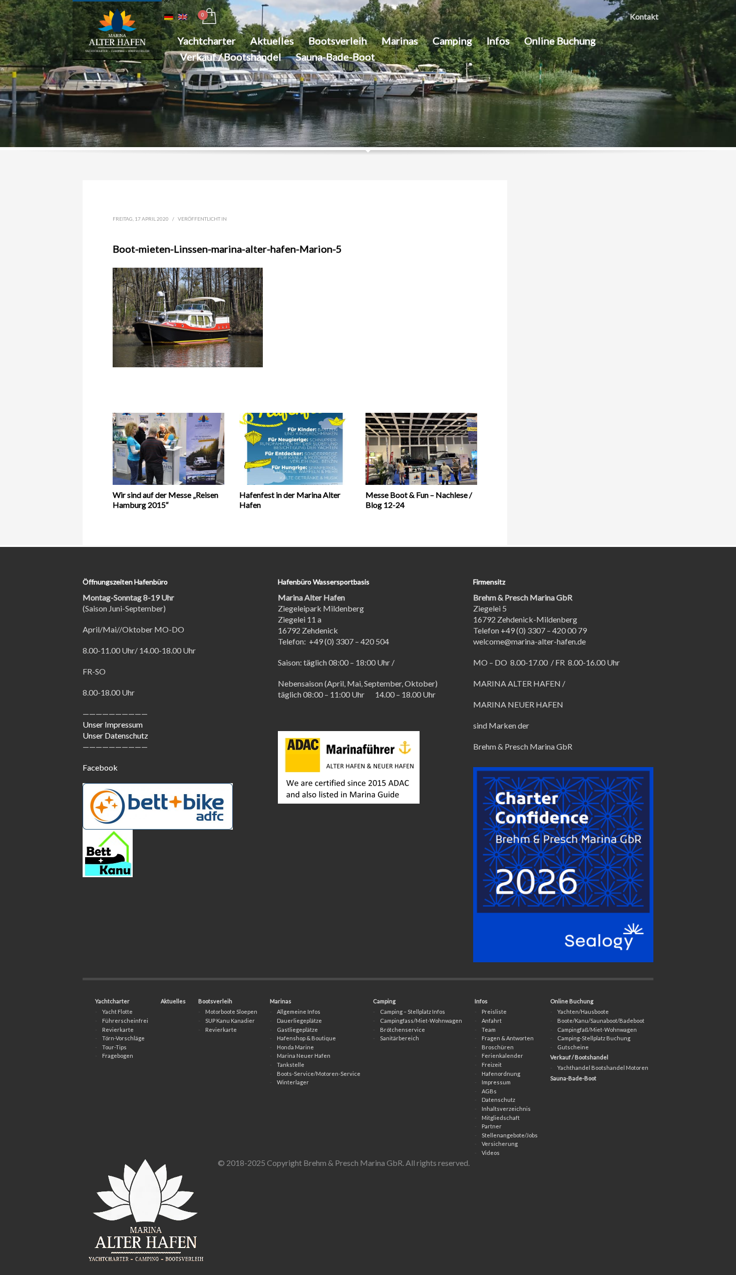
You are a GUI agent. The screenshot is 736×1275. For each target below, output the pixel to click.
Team (489, 1029)
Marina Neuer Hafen (303, 1055)
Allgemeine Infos (298, 1011)
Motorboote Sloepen (231, 1011)
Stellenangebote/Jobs (510, 1135)
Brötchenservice (402, 1029)
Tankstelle (290, 1064)
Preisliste (494, 1011)
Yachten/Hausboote (583, 1011)
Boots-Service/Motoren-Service (318, 1073)
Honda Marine (295, 1047)
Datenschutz (498, 1099)
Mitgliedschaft (501, 1117)
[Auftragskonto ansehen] (208, 16)
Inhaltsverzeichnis (506, 1108)
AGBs (489, 1091)
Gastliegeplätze (297, 1029)
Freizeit (492, 1064)
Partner (492, 1126)
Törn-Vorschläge (123, 1038)
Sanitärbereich (399, 1038)
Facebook (100, 767)
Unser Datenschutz (115, 735)
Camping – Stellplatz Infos (412, 1011)
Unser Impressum (113, 724)
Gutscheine (573, 1047)
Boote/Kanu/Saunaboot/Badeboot (600, 1020)
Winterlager (293, 1082)
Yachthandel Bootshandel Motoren (602, 1067)
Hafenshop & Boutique (306, 1038)
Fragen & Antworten (508, 1038)
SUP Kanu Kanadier (230, 1020)
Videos (491, 1152)
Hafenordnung (501, 1073)
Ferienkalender (502, 1055)
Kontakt (644, 16)
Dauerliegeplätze (299, 1020)
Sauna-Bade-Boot (573, 1078)
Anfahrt (492, 1020)
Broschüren (498, 1047)
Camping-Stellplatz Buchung (593, 1038)
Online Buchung (571, 1001)
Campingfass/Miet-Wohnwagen (421, 1020)
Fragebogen (117, 1055)
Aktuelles (173, 1001)
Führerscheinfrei (125, 1020)
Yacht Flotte (117, 1011)
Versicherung (500, 1143)
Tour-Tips (114, 1047)
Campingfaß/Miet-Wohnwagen (597, 1029)
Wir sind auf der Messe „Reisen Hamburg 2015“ (165, 499)
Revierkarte (118, 1029)
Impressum (496, 1082)
